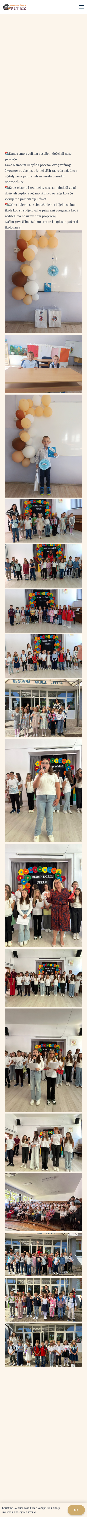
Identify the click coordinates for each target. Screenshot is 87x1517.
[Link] (14, 7)
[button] (81, 7)
